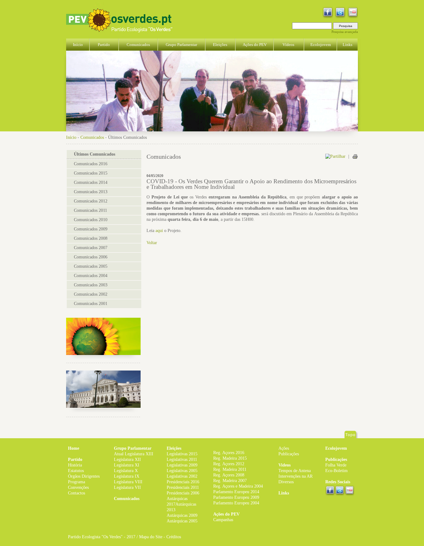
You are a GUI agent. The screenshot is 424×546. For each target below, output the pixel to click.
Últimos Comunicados (94, 154)
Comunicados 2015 (90, 173)
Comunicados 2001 (90, 303)
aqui (159, 230)
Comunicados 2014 (90, 182)
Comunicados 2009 (90, 229)
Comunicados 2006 (90, 257)
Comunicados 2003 (90, 285)
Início (71, 137)
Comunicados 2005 (90, 266)
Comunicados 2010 (90, 219)
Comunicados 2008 (90, 238)
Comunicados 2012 (90, 201)
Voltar (152, 242)
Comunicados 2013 (90, 191)
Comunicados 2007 (90, 247)
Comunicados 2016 (90, 164)
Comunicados (92, 137)
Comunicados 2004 (90, 275)
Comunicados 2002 (90, 294)
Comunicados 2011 (90, 210)
